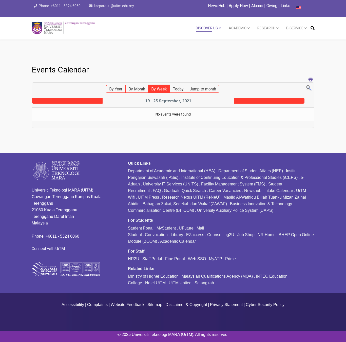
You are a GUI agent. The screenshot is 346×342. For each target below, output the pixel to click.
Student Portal (140, 228)
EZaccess (195, 235)
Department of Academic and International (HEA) (171, 171)
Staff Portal (152, 259)
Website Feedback (127, 304)
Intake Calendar (278, 190)
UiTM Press (148, 197)
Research (266, 28)
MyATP (215, 259)
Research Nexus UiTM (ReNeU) (191, 197)
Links (285, 5)
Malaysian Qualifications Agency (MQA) (217, 276)
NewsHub (216, 5)
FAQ (157, 190)
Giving (271, 5)
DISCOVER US (207, 28)
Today (178, 89)
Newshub (252, 190)
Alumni (257, 5)
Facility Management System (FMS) (233, 184)
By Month (136, 89)
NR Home (267, 235)
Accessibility (73, 304)
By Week (159, 89)
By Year (115, 89)
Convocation (156, 235)
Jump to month (203, 89)
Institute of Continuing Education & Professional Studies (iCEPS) (239, 177)
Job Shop (246, 235)
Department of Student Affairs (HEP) (250, 171)
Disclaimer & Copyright (186, 304)
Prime (230, 259)
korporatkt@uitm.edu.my (114, 6)
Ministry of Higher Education (153, 276)
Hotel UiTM (155, 283)
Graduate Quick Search (185, 190)
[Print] (311, 80)
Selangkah (204, 283)
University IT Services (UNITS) (170, 184)
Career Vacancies (225, 190)
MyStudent (166, 228)
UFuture (186, 228)
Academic (237, 28)
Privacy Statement (226, 304)
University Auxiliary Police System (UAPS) (235, 210)
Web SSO (197, 259)
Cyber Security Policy (265, 304)
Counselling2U (220, 235)
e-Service (294, 28)
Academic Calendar (178, 241)
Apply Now (238, 5)
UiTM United (180, 283)
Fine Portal (175, 259)
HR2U (133, 259)
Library (177, 235)
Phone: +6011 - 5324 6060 (60, 6)
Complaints (97, 304)
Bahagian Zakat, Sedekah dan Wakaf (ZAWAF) (185, 204)
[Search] (309, 88)
